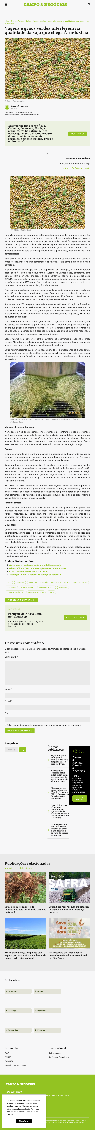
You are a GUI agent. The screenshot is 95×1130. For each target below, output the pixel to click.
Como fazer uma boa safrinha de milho (28, 571)
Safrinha (63, 587)
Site (6, 713)
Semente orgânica (14, 592)
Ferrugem (33, 582)
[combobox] (11, 749)
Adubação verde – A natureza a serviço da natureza (35, 574)
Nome (8, 689)
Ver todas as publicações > (18, 868)
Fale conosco (55, 1053)
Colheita (20, 582)
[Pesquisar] (22, 749)
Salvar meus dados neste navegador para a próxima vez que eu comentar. (44, 725)
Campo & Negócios (19, 106)
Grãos (28, 21)
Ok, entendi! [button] (24, 1121)
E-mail (8, 701)
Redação (14, 108)
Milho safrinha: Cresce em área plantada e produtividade (37, 568)
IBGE (7, 1053)
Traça (51, 592)
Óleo (84, 582)
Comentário (11, 657)
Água (8, 582)
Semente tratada (36, 592)
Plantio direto (27, 587)
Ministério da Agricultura (15, 1065)
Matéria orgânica (50, 582)
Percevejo (11, 587)
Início (7, 21)
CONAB (8, 1057)
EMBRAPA (9, 1061)
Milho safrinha (71, 582)
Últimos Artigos (17, 21)
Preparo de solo (46, 587)
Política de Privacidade (59, 1057)
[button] (6, 5)
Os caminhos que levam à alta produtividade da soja (35, 565)
